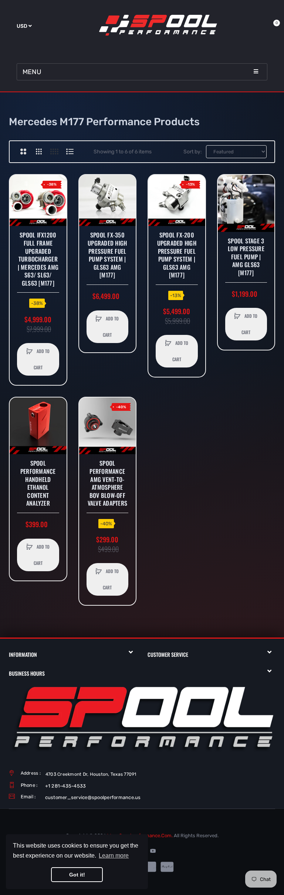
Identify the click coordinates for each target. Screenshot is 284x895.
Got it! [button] (77, 875)
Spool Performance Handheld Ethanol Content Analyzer (38, 483)
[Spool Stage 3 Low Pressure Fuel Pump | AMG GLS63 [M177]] (246, 203)
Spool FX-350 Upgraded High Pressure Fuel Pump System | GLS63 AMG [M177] (107, 255)
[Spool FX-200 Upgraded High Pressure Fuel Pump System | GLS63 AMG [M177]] (176, 200)
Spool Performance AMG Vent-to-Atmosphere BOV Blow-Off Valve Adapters (108, 483)
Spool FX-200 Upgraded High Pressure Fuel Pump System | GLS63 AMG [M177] (176, 255)
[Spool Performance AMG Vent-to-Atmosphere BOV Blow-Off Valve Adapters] (107, 426)
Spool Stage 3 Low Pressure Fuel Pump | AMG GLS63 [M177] (246, 257)
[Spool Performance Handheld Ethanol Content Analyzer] (38, 426)
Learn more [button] (114, 855)
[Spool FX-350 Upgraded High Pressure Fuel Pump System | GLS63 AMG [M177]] (107, 200)
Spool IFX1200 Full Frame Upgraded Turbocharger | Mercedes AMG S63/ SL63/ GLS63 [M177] (38, 259)
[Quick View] (18, 212)
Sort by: (192, 152)
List (69, 151)
